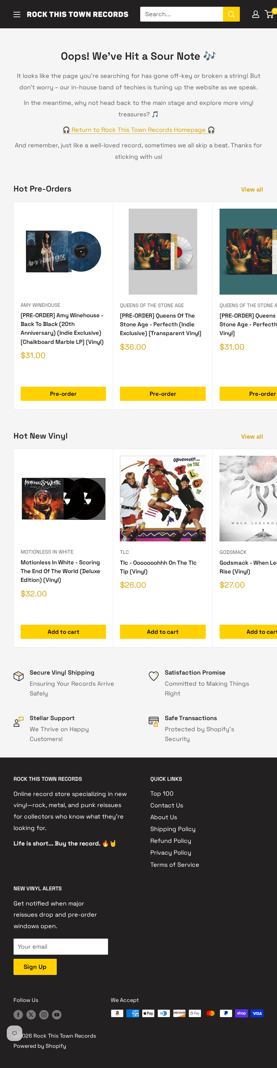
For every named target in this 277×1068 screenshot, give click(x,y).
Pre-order (63, 393)
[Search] (231, 14)
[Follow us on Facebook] (18, 1014)
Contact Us (166, 805)
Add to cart (63, 631)
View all (253, 189)
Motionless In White (47, 551)
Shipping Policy (173, 829)
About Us (163, 817)
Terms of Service (174, 864)
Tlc (124, 552)
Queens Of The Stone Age (152, 305)
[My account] (255, 14)
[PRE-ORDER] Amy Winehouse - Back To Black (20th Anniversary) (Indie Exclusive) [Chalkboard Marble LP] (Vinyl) (62, 329)
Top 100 (162, 793)
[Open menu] (17, 14)
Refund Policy (170, 840)
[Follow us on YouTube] (56, 1014)
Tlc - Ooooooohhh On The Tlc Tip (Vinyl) (158, 567)
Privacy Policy (170, 852)
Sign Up (35, 967)
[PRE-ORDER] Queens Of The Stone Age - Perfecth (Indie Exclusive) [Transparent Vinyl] (160, 324)
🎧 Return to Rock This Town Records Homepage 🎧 (138, 130)
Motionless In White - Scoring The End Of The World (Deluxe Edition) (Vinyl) (60, 571)
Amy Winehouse (40, 305)
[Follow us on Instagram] (44, 1014)
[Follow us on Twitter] (31, 1014)
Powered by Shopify (40, 1045)
